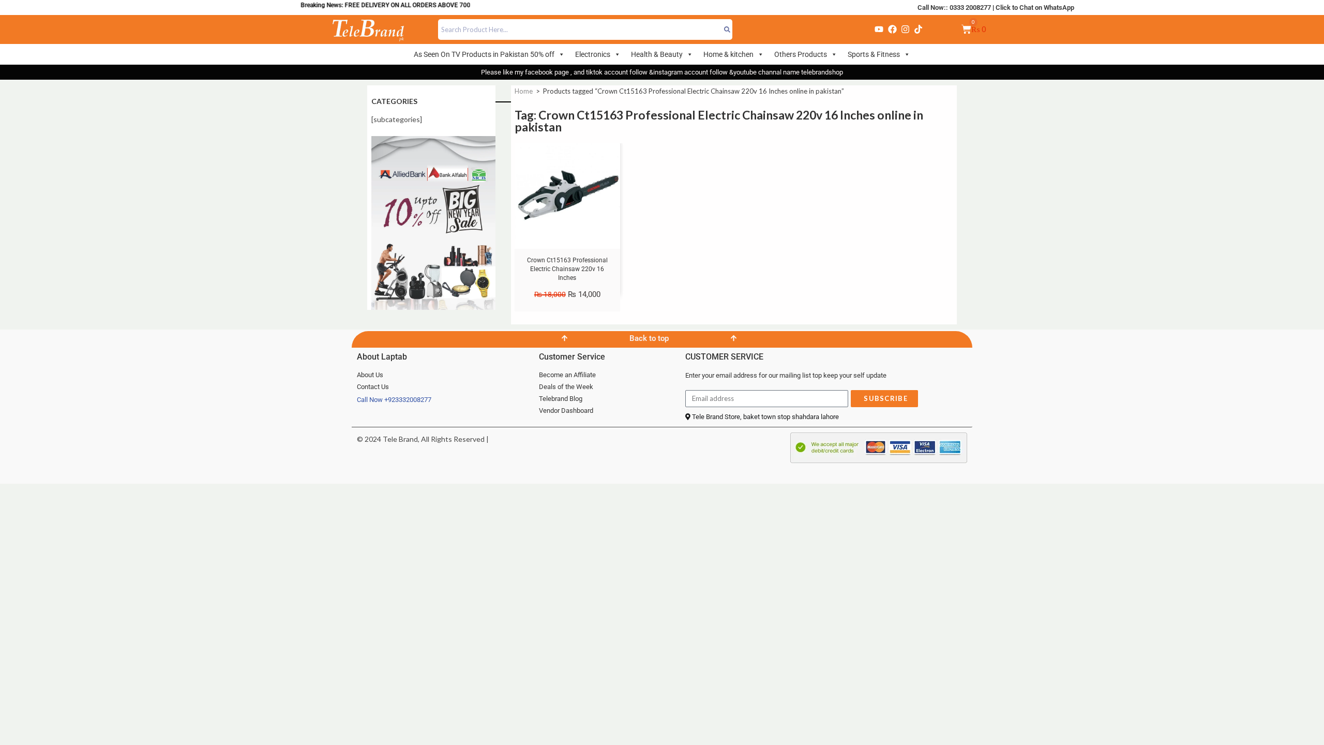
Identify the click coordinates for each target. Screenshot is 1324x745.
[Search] (727, 29)
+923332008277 (407, 400)
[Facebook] (892, 29)
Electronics (592, 54)
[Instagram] (905, 29)
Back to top (649, 338)
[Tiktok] (918, 29)
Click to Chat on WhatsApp (1035, 7)
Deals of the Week (566, 387)
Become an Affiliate (567, 375)
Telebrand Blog (560, 399)
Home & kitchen (728, 54)
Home (524, 91)
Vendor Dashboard (566, 410)
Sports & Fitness (874, 54)
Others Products (800, 54)
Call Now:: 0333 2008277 (954, 7)
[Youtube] (879, 29)
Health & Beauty (657, 54)
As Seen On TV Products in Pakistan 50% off (484, 54)
